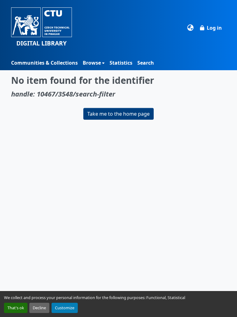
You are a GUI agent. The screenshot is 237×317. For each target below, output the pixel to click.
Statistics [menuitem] (121, 62)
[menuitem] (94, 63)
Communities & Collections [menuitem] (44, 62)
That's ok (15, 308)
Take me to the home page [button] (118, 113)
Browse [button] (92, 62)
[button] (41, 27)
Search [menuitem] (145, 62)
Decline (39, 308)
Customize (64, 308)
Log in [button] (214, 27)
